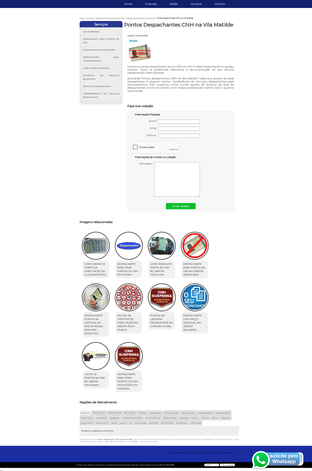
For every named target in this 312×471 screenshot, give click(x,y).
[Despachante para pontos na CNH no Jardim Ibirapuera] (195, 246)
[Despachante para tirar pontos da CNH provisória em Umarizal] (129, 356)
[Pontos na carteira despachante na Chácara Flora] (162, 297)
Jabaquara (115, 418)
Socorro (123, 423)
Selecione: (85, 413)
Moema (195, 418)
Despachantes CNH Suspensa (99, 50)
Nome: (153, 121)
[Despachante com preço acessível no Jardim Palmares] (195, 297)
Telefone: (152, 135)
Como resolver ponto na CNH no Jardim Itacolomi (161, 269)
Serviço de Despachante (97, 86)
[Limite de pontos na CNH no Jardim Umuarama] (96, 356)
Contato (219, 4)
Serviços (196, 4)
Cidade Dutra (87, 418)
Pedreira (205, 418)
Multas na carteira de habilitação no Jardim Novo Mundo (127, 322)
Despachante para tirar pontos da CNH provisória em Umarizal (127, 381)
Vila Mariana (182, 423)
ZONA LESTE (99, 413)
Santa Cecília (87, 423)
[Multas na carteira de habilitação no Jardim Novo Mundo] (129, 297)
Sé (131, 423)
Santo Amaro (102, 423)
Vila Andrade (140, 423)
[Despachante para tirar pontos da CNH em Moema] (129, 246)
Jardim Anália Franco (133, 418)
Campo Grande (171, 413)
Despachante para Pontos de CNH (101, 41)
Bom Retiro (129, 413)
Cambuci (142, 413)
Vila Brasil (153, 423)
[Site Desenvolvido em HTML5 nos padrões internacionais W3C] (211, 465)
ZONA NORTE (115, 413)
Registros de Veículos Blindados (101, 77)
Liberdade (184, 418)
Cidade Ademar (223, 413)
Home (128, 4)
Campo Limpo (188, 413)
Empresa (151, 4)
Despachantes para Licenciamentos (101, 59)
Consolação (101, 418)
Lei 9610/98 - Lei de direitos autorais (142, 441)
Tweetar (133, 40)
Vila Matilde (195, 423)
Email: (154, 128)
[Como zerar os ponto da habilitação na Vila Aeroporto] (96, 246)
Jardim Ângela (170, 418)
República (225, 418)
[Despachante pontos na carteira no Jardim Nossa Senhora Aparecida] (96, 297)
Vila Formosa (167, 423)
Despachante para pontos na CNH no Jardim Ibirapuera (194, 269)
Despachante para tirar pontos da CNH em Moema (127, 269)
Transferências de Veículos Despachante (101, 95)
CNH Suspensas (91, 31)
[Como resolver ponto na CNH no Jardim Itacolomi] (162, 246)
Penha (215, 418)
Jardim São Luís (152, 418)
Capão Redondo (205, 413)
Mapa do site (227, 452)
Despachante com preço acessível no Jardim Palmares (192, 322)
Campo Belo (155, 413)
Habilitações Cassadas (96, 68)
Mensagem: (146, 163)
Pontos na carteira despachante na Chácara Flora (161, 321)
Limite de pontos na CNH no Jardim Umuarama (94, 380)
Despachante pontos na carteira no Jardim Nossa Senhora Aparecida (93, 324)
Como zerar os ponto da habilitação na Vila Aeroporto (95, 269)
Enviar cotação (180, 206)
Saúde (114, 423)
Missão (174, 4)
